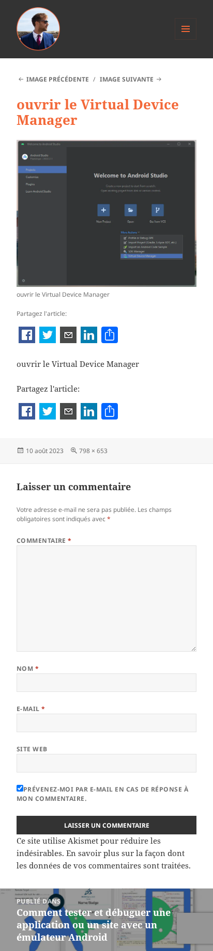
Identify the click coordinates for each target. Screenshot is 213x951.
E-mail (31, 708)
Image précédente (57, 79)
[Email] (68, 336)
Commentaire (44, 540)
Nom (28, 668)
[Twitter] (47, 336)
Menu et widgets (185, 39)
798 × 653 (93, 450)
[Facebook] (27, 336)
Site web (32, 749)
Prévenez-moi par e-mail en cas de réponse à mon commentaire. (103, 794)
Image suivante (127, 79)
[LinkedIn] (89, 336)
